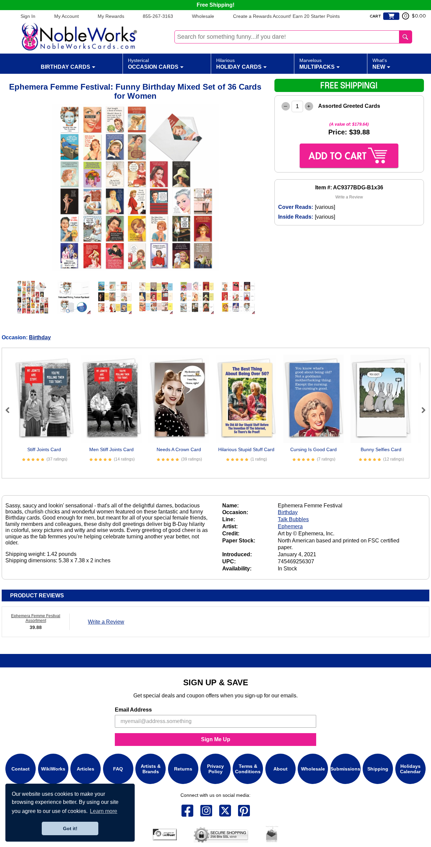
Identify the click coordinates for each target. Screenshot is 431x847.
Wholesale (203, 16)
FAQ (118, 769)
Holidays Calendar (410, 768)
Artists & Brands (151, 768)
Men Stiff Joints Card (111, 449)
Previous (10, 410)
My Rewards (111, 16)
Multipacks (317, 64)
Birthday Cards (65, 67)
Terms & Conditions (248, 768)
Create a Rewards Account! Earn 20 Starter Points (286, 16)
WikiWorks (53, 769)
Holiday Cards (239, 64)
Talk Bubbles (293, 519)
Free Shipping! (215, 5)
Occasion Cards (153, 64)
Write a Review (349, 197)
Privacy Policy (215, 768)
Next (421, 410)
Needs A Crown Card (179, 449)
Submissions (345, 769)
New (379, 64)
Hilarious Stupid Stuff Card (246, 449)
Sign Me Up (215, 739)
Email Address (133, 710)
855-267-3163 (158, 16)
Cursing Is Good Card (313, 449)
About (280, 769)
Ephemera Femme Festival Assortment (35, 618)
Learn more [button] (103, 811)
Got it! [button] (70, 828)
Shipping (377, 769)
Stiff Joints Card (44, 449)
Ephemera (290, 526)
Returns (183, 769)
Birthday (40, 337)
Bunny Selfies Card (381, 449)
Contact (20, 769)
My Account (66, 16)
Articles (85, 769)
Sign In (28, 16)
